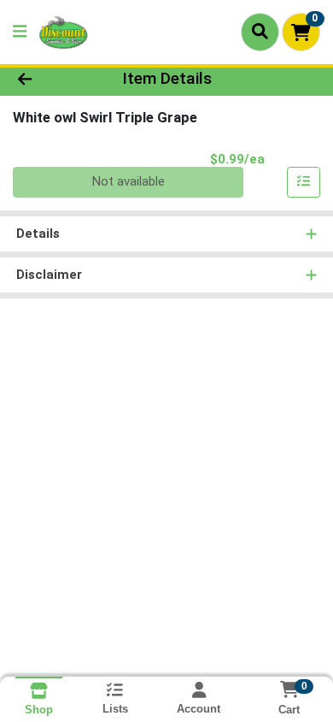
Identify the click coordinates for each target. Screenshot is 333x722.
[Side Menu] (19, 32)
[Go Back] (51, 79)
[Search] (260, 32)
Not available (128, 181)
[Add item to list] (304, 182)
